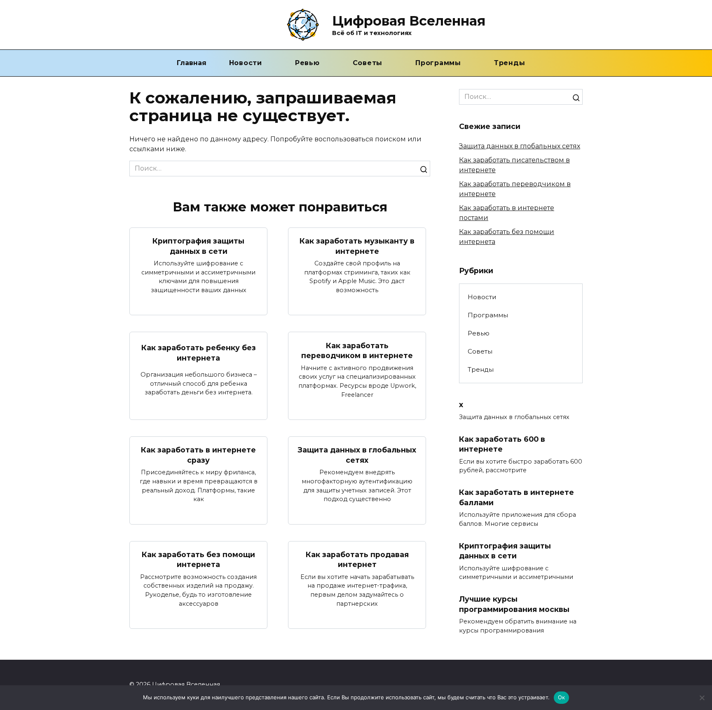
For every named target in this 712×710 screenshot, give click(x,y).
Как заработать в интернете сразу (198, 454)
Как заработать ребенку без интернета (198, 352)
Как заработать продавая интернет (357, 559)
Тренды (509, 63)
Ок (561, 697)
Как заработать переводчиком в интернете (357, 350)
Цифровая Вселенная (408, 21)
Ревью (307, 63)
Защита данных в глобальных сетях (357, 454)
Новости (245, 63)
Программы (438, 63)
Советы (368, 63)
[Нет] (702, 698)
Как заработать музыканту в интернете (357, 246)
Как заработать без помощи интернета (198, 559)
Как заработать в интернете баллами (516, 497)
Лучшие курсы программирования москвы (514, 604)
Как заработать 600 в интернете (502, 443)
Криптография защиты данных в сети (198, 246)
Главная (191, 63)
